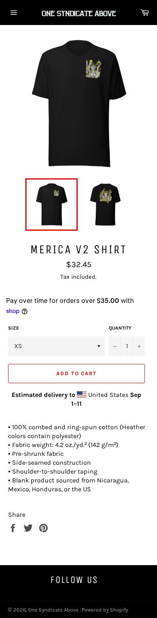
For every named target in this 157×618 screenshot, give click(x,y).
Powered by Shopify (105, 610)
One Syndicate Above (54, 610)
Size (13, 328)
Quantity (120, 328)
